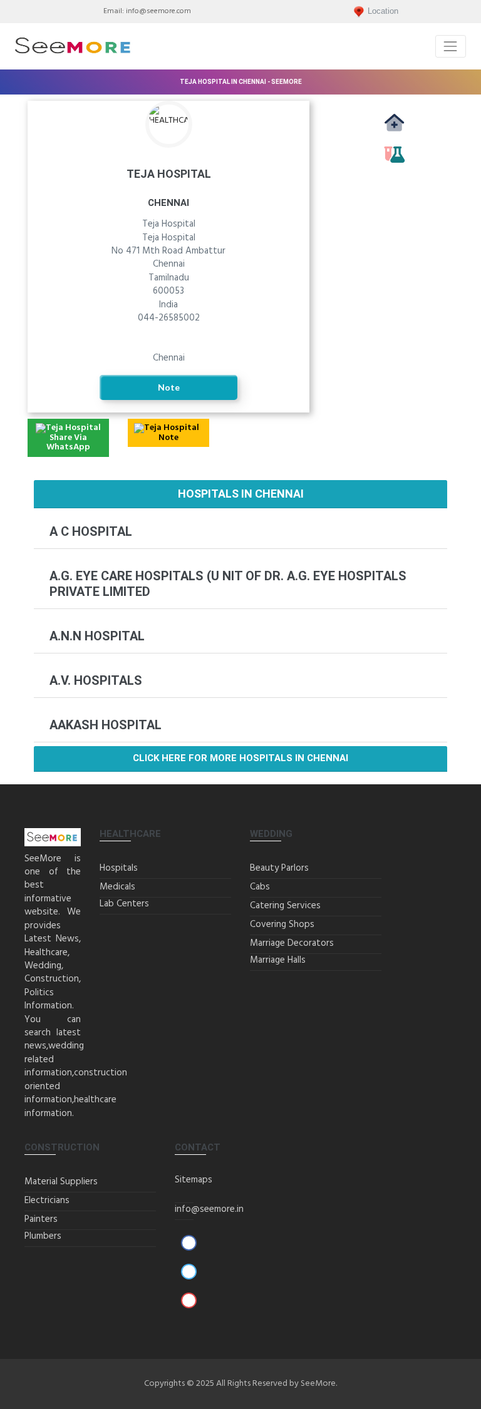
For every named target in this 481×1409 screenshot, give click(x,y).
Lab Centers (124, 904)
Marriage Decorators (292, 943)
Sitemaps (193, 1180)
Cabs (260, 887)
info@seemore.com (158, 11)
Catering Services (285, 905)
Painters (41, 1219)
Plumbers (42, 1236)
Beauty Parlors (279, 868)
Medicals (394, 137)
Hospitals (119, 868)
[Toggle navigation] (450, 46)
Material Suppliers (61, 1182)
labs (394, 168)
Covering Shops (282, 924)
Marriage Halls (278, 960)
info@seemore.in (209, 1209)
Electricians (47, 1200)
